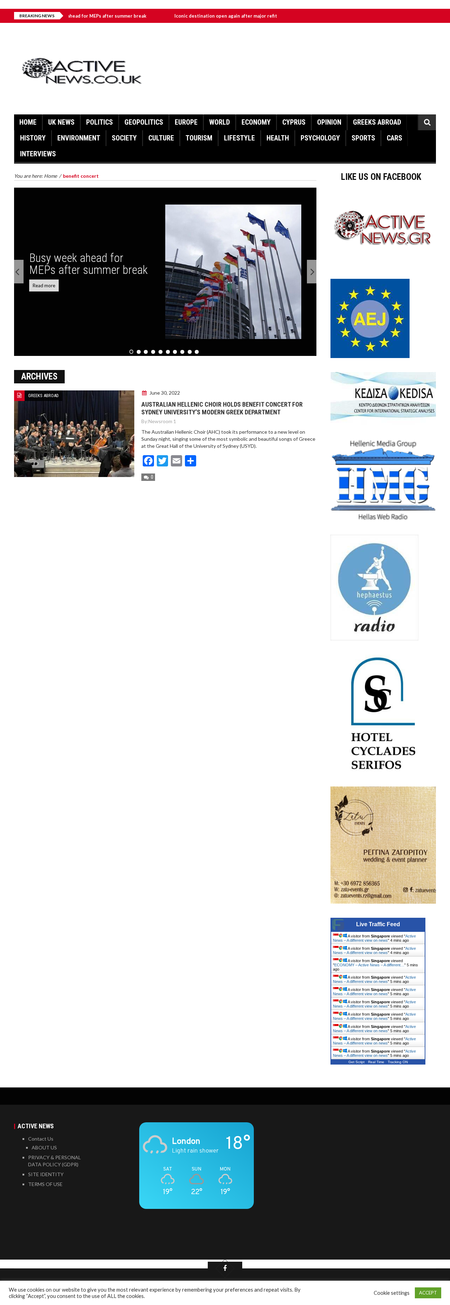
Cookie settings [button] (392, 1293)
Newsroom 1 (162, 421)
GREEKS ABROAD (377, 122)
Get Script (356, 1062)
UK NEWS (61, 122)
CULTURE (161, 138)
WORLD (219, 122)
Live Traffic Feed (378, 924)
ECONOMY (256, 122)
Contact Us (40, 1139)
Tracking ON (398, 1062)
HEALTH (277, 138)
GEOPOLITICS (143, 122)
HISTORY (33, 138)
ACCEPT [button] (428, 1292)
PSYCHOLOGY (320, 138)
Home (28, 122)
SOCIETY (124, 138)
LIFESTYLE (239, 138)
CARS (394, 138)
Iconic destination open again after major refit (193, 16)
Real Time (376, 1062)
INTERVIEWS (38, 154)
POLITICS (99, 122)
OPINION (329, 122)
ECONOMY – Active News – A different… (369, 965)
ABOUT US (44, 1147)
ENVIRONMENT (78, 138)
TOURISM (199, 138)
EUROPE (186, 122)
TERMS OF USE (45, 1184)
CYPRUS (294, 122)
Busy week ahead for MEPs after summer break (88, 264)
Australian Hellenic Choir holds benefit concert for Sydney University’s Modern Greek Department (222, 408)
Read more (44, 285)
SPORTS (363, 138)
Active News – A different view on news (374, 938)
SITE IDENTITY (46, 1174)
